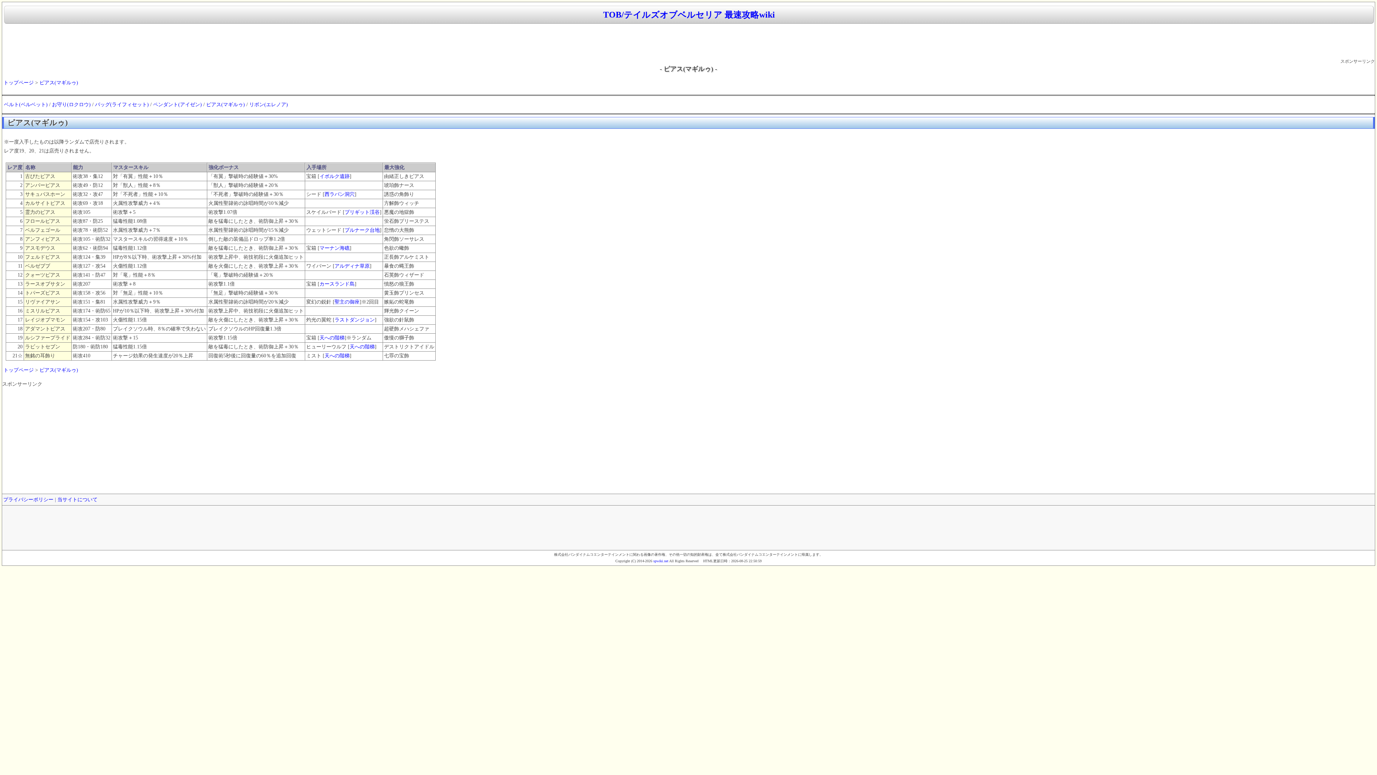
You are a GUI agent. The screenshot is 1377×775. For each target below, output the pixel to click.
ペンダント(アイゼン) (177, 104)
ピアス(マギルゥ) (58, 82)
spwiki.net (660, 561)
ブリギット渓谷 (362, 212)
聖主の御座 (347, 302)
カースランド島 (337, 284)
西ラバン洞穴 (340, 194)
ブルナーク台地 (362, 230)
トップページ (19, 82)
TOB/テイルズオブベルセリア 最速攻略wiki (689, 14)
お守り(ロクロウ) (71, 104)
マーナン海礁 (335, 248)
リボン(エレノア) (268, 104)
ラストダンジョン (355, 320)
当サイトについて (77, 499)
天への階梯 (332, 337)
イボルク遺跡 (335, 176)
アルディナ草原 (352, 266)
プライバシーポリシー (28, 499)
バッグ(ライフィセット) (122, 104)
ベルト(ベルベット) (26, 104)
